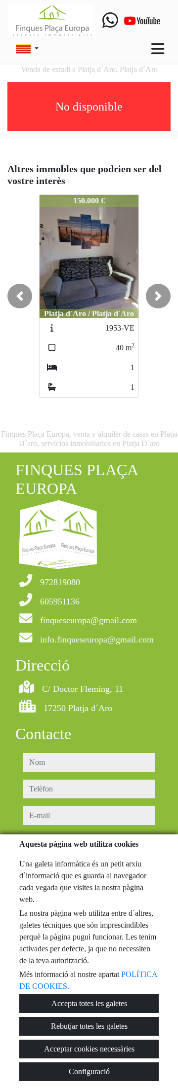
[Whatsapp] (110, 21)
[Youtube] (142, 21)
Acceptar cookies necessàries (89, 1049)
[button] (19, 296)
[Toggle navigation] (157, 48)
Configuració (89, 1071)
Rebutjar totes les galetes (89, 1026)
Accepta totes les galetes (89, 1003)
